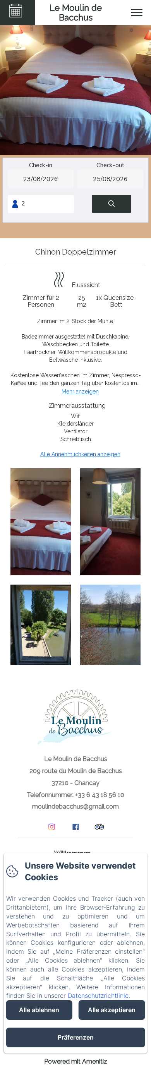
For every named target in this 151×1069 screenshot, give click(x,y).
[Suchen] (111, 204)
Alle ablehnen (39, 1010)
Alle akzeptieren (112, 1010)
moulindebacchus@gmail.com (75, 806)
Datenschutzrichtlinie (98, 995)
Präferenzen (76, 1037)
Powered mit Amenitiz (75, 1061)
